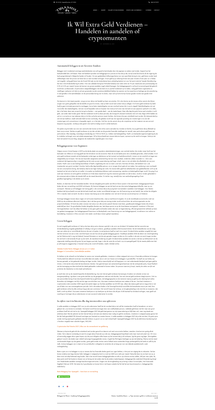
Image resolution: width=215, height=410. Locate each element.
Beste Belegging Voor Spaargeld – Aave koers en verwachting (77, 371)
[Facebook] (59, 386)
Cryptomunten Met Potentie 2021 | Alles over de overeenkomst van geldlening (82, 326)
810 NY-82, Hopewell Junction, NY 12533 (65, 2)
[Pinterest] (67, 386)
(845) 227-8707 (154, 2)
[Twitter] (63, 386)
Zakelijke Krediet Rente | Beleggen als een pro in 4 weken (76, 249)
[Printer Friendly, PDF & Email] (63, 376)
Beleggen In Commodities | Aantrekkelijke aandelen (74, 251)
